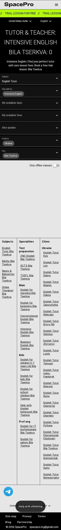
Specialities (7, 89)
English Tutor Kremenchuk (51, 456)
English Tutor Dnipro (51, 274)
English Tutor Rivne (51, 394)
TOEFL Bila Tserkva (27, 277)
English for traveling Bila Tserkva (28, 293)
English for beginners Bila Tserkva (28, 306)
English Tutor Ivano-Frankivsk (51, 373)
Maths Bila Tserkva (8, 263)
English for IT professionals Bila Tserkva (28, 429)
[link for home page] (19, 4)
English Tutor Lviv (51, 264)
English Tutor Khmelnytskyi (51, 476)
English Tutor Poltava (51, 424)
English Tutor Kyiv (51, 254)
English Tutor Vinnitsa (51, 332)
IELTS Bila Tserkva (26, 267)
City (3, 151)
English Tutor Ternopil (51, 362)
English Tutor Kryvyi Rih (51, 323)
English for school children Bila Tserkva (27, 393)
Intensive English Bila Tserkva (27, 332)
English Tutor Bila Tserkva (8, 251)
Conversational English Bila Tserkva (29, 319)
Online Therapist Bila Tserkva (8, 292)
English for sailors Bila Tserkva (26, 442)
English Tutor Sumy (51, 466)
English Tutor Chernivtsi (51, 404)
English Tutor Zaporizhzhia (51, 303)
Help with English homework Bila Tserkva (29, 410)
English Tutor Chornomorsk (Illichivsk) (51, 435)
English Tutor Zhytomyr (51, 342)
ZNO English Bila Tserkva (27, 257)
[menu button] (56, 5)
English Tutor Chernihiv (51, 414)
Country (5, 138)
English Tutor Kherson (51, 385)
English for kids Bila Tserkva (26, 379)
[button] (18, 21)
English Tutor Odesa (51, 293)
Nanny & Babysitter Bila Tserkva (8, 275)
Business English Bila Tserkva (27, 345)
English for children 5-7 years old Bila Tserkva (28, 364)
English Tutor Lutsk (51, 352)
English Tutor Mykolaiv (51, 313)
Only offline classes (41, 165)
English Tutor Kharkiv (51, 283)
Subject (5, 77)
